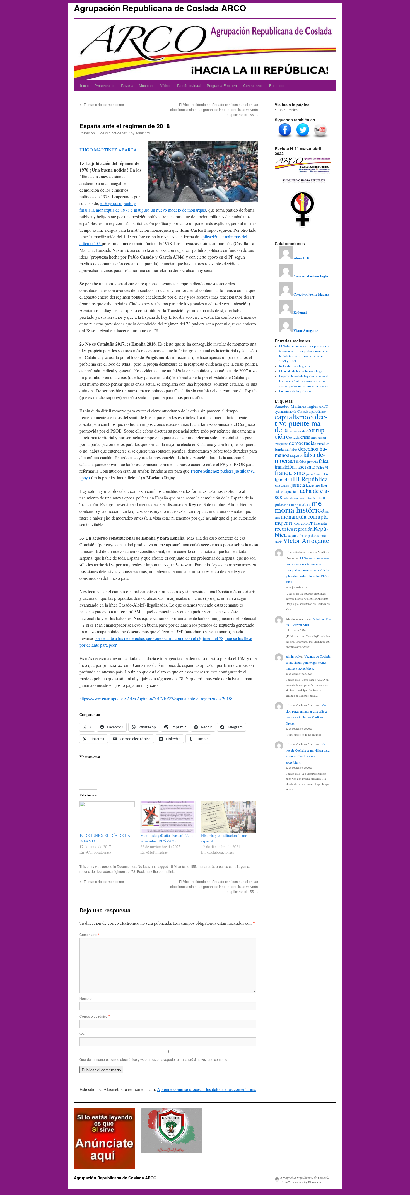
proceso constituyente (232, 866)
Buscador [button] (276, 85)
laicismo (313, 485)
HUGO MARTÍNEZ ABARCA (108, 150)
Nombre (86, 998)
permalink (166, 871)
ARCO (323, 406)
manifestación (307, 498)
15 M (173, 866)
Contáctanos (253, 85)
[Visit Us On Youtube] (320, 138)
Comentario (89, 934)
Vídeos (166, 85)
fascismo (305, 466)
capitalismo (291, 416)
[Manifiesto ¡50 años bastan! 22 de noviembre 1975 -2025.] (168, 817)
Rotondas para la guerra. (295, 366)
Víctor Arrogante (306, 540)
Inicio (84, 85)
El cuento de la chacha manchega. (301, 371)
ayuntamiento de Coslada (291, 411)
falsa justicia (308, 461)
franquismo (290, 472)
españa (296, 455)
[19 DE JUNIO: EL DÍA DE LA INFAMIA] (107, 817)
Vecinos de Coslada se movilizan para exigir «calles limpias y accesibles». (308, 662)
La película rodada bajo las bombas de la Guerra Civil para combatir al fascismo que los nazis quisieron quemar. (304, 381)
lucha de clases (302, 493)
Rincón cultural (189, 85)
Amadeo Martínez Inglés (296, 406)
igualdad (283, 479)
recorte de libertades (95, 871)
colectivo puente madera (301, 422)
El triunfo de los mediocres (101, 104)
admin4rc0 (143, 133)
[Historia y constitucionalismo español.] (228, 817)
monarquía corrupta (304, 516)
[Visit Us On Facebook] (285, 138)
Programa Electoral (222, 85)
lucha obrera (290, 498)
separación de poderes (303, 535)
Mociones (147, 85)
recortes (284, 528)
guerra (309, 474)
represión (303, 529)
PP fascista (317, 523)
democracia (302, 442)
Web (82, 1034)
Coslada (293, 437)
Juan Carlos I (283, 485)
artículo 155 (187, 866)
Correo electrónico (94, 1016)
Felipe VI (322, 467)
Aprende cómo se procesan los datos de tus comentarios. (206, 1089)
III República (310, 478)
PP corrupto (298, 523)
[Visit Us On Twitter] (303, 138)
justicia (298, 485)
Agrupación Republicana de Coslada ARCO (160, 8)
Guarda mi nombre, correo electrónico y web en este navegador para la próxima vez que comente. (153, 1059)
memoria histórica (300, 506)
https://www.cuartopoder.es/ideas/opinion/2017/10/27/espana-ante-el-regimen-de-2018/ (155, 698)
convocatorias (298, 431)
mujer (281, 522)
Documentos (126, 866)
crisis (305, 437)
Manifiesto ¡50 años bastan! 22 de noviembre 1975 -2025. (166, 838)
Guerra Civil (322, 474)
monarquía (206, 866)
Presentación (104, 85)
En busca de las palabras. (295, 391)
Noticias (144, 866)
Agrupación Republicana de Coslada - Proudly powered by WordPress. (305, 1179)
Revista (127, 85)
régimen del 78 (123, 871)
